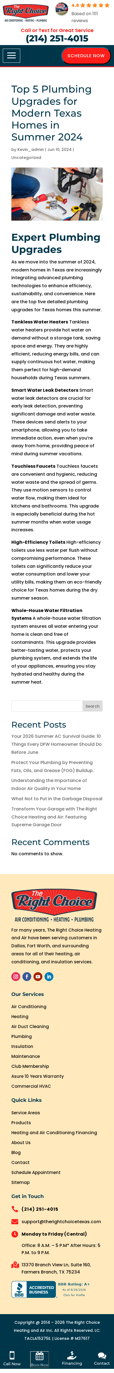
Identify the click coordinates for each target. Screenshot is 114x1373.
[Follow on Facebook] (26, 976)
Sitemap (20, 1182)
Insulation (22, 1046)
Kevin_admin (30, 149)
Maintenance (25, 1056)
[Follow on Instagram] (15, 976)
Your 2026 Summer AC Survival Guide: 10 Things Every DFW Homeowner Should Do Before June (56, 744)
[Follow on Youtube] (37, 976)
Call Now (12, 1363)
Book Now (39, 1364)
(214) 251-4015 (57, 38)
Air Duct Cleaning (30, 1026)
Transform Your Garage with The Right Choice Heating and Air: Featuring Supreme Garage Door (54, 817)
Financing (72, 1363)
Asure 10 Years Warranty (37, 1076)
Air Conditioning (28, 1007)
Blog (16, 1152)
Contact (20, 1162)
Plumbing (21, 1036)
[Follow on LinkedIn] (49, 976)
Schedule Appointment (36, 1172)
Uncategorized (26, 157)
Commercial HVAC (31, 1086)
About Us (21, 1143)
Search (93, 706)
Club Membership (30, 1066)
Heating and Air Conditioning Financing (54, 1133)
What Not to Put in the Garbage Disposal (56, 799)
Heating (19, 1016)
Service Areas (25, 1113)
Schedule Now (86, 56)
